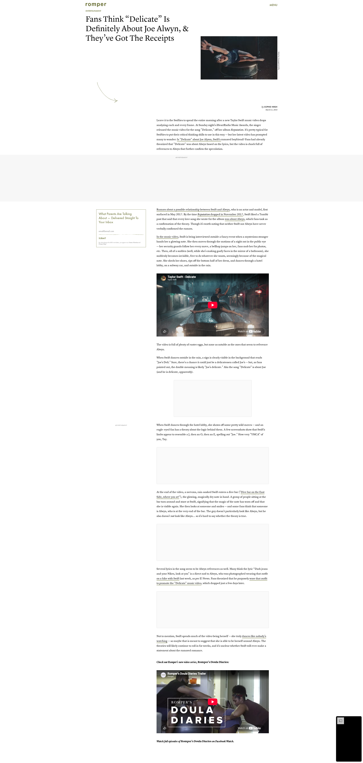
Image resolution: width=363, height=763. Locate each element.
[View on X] (212, 398)
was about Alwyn (235, 219)
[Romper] (96, 5)
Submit (102, 238)
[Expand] (339, 718)
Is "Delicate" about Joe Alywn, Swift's (199, 139)
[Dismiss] (358, 718)
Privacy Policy (102, 244)
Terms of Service (133, 242)
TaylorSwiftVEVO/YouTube (278, 61)
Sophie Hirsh (270, 106)
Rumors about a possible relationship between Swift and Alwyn (193, 209)
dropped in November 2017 (220, 214)
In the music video (167, 236)
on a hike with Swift (168, 578)
